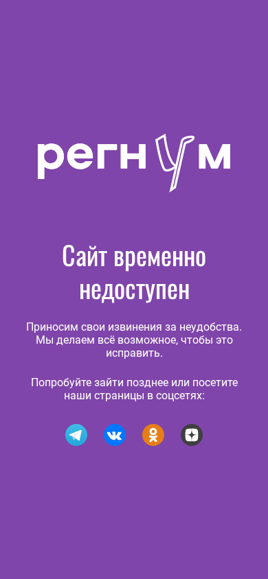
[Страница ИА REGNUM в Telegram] (76, 435)
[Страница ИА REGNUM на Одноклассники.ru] (153, 435)
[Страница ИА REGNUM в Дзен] (192, 435)
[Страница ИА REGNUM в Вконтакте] (115, 435)
